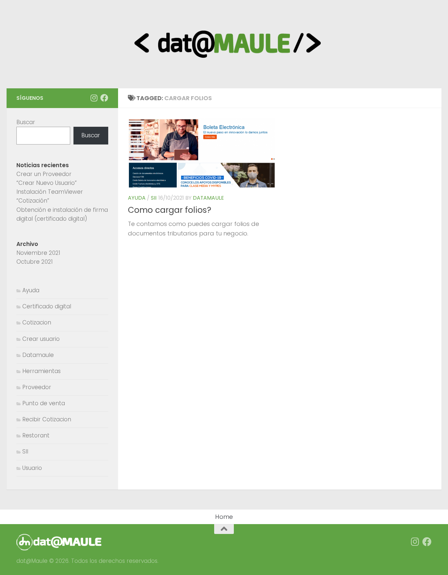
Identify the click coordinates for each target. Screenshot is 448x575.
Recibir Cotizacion (46, 419)
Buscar (25, 122)
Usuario (32, 468)
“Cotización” (32, 201)
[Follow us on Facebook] (104, 98)
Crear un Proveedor (43, 174)
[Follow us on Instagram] (94, 98)
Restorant (36, 435)
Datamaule (208, 198)
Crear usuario (41, 339)
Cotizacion (36, 322)
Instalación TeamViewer (49, 192)
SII (153, 198)
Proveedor (36, 387)
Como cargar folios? (169, 210)
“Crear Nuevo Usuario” (46, 183)
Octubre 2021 (34, 262)
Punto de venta (43, 403)
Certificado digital (46, 306)
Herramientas (41, 371)
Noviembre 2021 (38, 253)
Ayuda (137, 198)
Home (224, 517)
